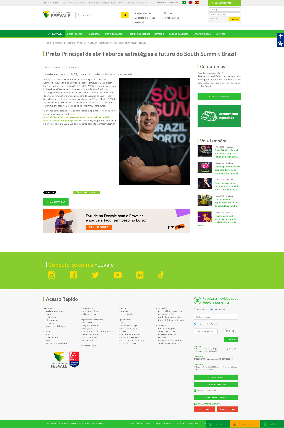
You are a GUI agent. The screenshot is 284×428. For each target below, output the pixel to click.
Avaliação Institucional (55, 311)
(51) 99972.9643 (227, 409)
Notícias (71, 43)
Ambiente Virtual (126, 3)
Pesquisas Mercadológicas (170, 340)
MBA (47, 340)
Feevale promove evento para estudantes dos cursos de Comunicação (227, 169)
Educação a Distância (145, 17)
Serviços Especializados (168, 343)
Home (48, 43)
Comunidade (219, 309)
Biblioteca (168, 13)
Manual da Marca (164, 423)
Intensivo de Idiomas (167, 314)
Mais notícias (57, 202)
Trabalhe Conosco (128, 343)
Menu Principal (51, 3)
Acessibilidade (109, 3)
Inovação (159, 33)
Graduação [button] (93, 33)
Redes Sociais (126, 314)
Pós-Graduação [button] (114, 33)
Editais (123, 322)
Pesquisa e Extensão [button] (139, 33)
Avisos (123, 308)
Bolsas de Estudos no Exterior (133, 340)
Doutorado (88, 308)
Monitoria (124, 331)
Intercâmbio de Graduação (170, 311)
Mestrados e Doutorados (56, 343)
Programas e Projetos (130, 337)
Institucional (50, 317)
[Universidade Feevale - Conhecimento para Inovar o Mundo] (65, 359)
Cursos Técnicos (90, 311)
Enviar (231, 339)
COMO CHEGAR (216, 377)
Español (197, 2)
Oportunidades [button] (202, 33)
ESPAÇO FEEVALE (223, 3)
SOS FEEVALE (204, 409)
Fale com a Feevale (220, 97)
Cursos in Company (166, 328)
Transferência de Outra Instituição (98, 331)
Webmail (139, 22)
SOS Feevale (142, 3)
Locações (162, 337)
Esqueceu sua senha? (214, 19)
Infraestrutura (51, 320)
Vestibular (87, 322)
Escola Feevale (74, 33)
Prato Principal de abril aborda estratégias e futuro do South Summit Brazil (111, 43)
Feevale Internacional (168, 2)
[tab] (218, 424)
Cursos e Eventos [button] (178, 33)
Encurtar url (88, 192)
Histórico (49, 323)
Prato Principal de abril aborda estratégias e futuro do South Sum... (226, 153)
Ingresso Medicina (91, 325)
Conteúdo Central (76, 3)
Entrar (234, 19)
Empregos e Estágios (129, 325)
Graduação (50, 334)
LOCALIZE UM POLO (216, 384)
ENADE (48, 314)
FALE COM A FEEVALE (216, 397)
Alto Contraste (94, 3)
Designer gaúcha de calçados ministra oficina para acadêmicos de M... (227, 186)
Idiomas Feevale (90, 314)
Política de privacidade (188, 423)
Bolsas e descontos (129, 328)
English (190, 2)
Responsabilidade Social (55, 326)
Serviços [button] (220, 33)
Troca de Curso (89, 337)
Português (184, 2)
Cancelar (214, 324)
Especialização (51, 337)
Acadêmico (202, 309)
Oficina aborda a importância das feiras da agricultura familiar (226, 202)
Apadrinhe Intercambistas (169, 317)
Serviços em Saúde (166, 331)
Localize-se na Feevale (140, 423)
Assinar (200, 324)
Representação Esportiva (131, 334)
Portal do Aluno (171, 17)
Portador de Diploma (92, 334)
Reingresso (88, 328)
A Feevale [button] (55, 33)
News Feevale (59, 43)
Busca (63, 3)
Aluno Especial (89, 340)
